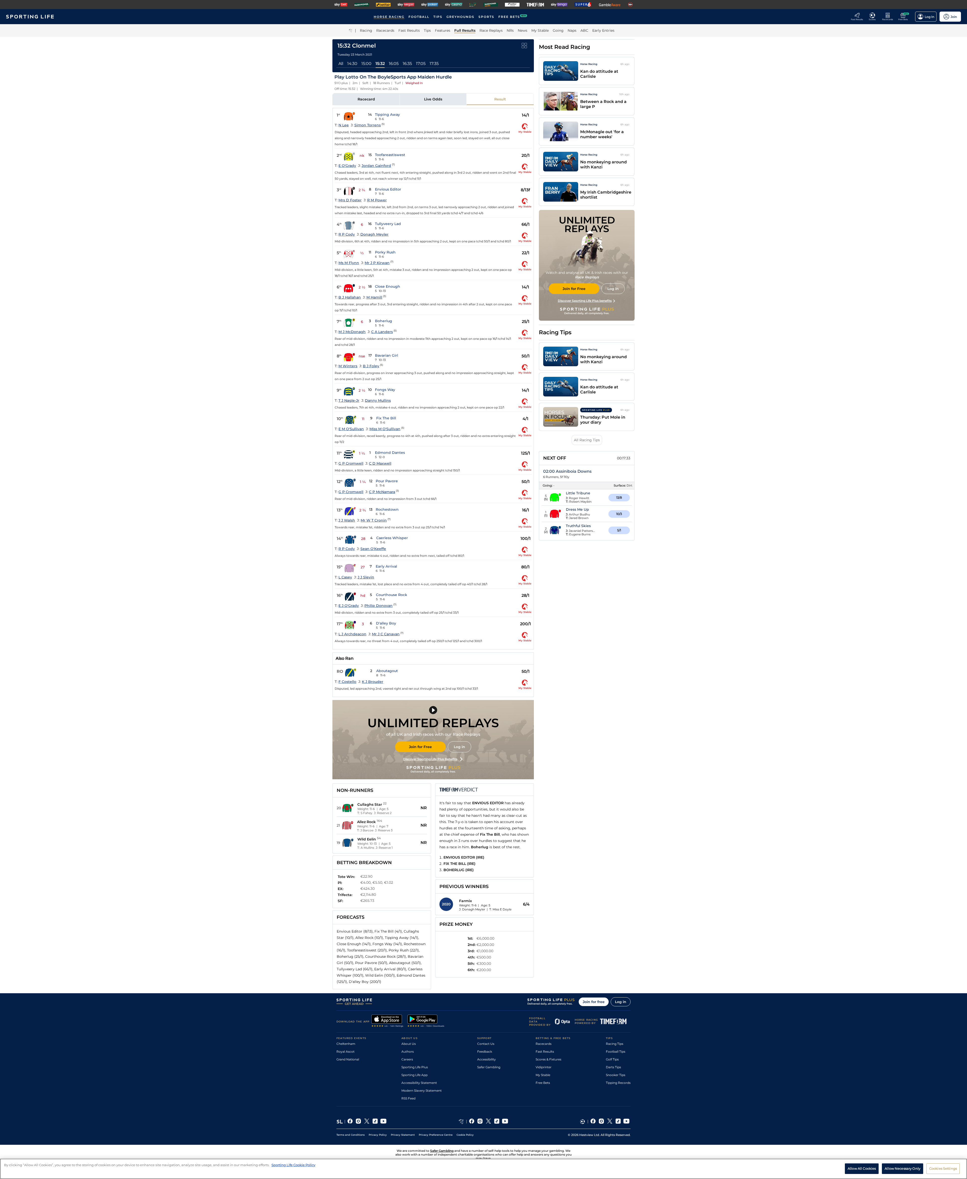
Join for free (594, 1002)
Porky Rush (385, 252)
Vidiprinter (543, 1067)
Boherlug (383, 321)
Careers (407, 1059)
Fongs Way (385, 389)
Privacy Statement (403, 1134)
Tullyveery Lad (388, 224)
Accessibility (486, 1059)
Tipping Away (387, 114)
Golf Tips (612, 1059)
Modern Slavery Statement (421, 1090)
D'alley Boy (386, 623)
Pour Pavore (387, 481)
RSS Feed (408, 1098)
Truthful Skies (578, 526)
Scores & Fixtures (548, 1059)
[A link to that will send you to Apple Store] (387, 1021)
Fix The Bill (386, 418)
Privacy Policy (378, 1134)
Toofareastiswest (390, 155)
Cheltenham (345, 1044)
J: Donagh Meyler (472, 909)
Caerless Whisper (392, 538)
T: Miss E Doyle (500, 909)
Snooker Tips (615, 1075)
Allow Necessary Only (902, 1168)
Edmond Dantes (390, 452)
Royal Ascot (345, 1051)
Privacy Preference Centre (436, 1134)
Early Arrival (386, 566)
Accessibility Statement (419, 1083)
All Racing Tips (587, 440)
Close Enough (387, 286)
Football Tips (615, 1051)
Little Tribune (578, 493)
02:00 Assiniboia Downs (567, 471)
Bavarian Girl (386, 355)
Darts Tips (613, 1067)
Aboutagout (387, 671)
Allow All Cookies (862, 1168)
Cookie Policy (465, 1134)
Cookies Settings (943, 1168)
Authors (407, 1051)
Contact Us (485, 1044)
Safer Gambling (488, 1067)
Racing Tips (614, 1044)
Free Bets (543, 1083)
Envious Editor (388, 189)
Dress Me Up (577, 509)
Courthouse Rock (391, 595)
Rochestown (387, 509)
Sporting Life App (414, 1075)
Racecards (543, 1044)
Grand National (347, 1059)
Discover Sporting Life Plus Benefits (430, 759)
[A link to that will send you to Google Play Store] (425, 1021)
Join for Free (420, 747)
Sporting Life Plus (414, 1067)
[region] (483, 1169)
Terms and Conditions (350, 1134)
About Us (408, 1044)
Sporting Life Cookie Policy (293, 1165)
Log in (459, 747)
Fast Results (545, 1051)
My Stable (543, 1075)
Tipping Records (618, 1083)
